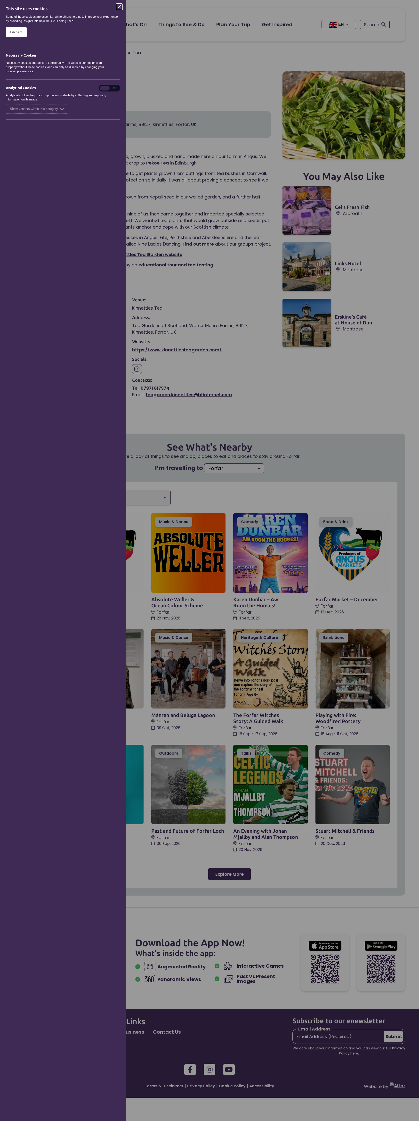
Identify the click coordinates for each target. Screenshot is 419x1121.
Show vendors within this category (34, 109)
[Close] (119, 7)
